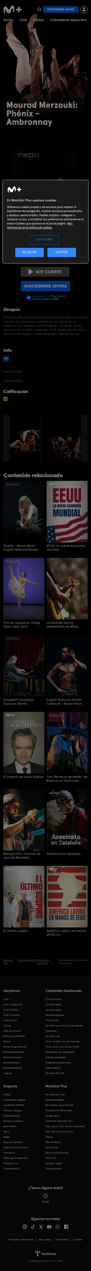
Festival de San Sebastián (60, 1052)
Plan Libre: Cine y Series (59, 1131)
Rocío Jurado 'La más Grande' (63, 1041)
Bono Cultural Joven (57, 1152)
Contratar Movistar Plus (59, 1121)
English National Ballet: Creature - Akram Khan (64, 702)
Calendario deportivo (68, 20)
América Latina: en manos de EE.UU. (66, 933)
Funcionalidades (55, 1099)
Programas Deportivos (58, 1062)
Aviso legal (45, 1239)
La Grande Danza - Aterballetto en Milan (63, 625)
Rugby (6, 1136)
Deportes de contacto (15, 1147)
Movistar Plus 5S (55, 1073)
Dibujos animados (56, 1057)
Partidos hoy (10, 1163)
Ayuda (45, 1201)
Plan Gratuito (53, 1142)
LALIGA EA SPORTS (13, 1105)
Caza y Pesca (53, 1067)
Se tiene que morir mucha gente (64, 1025)
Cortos (7, 1025)
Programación (11, 1168)
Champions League (14, 1099)
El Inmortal (52, 1020)
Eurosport (9, 1152)
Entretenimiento (12, 1067)
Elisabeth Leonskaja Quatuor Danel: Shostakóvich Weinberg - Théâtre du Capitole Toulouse (21, 702)
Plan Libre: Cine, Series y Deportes (65, 1126)
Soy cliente (49, 271)
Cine (23, 20)
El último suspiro (15, 931)
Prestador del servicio (21, 1239)
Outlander (51, 1030)
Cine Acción (10, 1020)
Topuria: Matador (13, 1142)
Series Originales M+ (15, 1046)
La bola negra (53, 1004)
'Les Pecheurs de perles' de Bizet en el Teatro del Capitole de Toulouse (67, 779)
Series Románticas (13, 1052)
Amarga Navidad (55, 1015)
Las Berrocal (53, 1036)
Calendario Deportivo (15, 1158)
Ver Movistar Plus (55, 1094)
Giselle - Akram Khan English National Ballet (20, 548)
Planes (49, 1136)
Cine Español (10, 1009)
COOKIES (77, 1239)
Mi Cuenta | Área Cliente (59, 1105)
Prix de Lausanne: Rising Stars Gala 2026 (21, 625)
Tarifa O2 (51, 1158)
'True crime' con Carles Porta (62, 1046)
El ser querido (54, 999)
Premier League (12, 1110)
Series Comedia (12, 1057)
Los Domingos (53, 1009)
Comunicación (54, 1168)
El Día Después (11, 1115)
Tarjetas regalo (54, 1163)
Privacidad (62, 1239)
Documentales (11, 1062)
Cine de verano (12, 1030)
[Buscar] (39, 9)
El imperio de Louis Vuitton (23, 777)
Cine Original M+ (12, 1004)
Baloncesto (9, 1126)
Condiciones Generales (59, 1110)
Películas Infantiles (14, 1036)
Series (8, 20)
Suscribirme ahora (60, 9)
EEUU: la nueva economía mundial (66, 548)
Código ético (53, 1115)
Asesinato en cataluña (64, 854)
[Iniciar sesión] (84, 9)
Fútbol (38, 20)
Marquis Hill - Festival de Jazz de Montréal (21, 856)
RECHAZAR (29, 252)
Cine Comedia (11, 1015)
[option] (26, 438)
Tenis (6, 1131)
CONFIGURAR (44, 239)
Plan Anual (52, 1147)
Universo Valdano (13, 1121)
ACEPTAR (61, 252)
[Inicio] (12, 10)
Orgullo (7, 1073)
